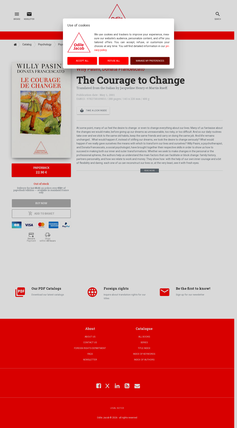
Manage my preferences (150, 60)
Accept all (82, 60)
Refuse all (114, 60)
